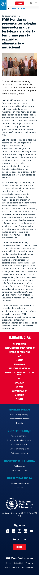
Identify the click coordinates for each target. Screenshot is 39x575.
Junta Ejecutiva (28, 567)
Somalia (19, 382)
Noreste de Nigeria (19, 368)
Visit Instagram (19, 531)
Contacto (29, 563)
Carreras (19, 487)
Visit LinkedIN (25, 531)
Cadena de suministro (19, 453)
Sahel (20, 378)
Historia (19, 423)
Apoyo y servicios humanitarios (19, 440)
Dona (20, 3)
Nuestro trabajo (19, 431)
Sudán (19, 386)
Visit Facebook (13, 531)
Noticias (21, 9)
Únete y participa (19, 478)
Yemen (19, 399)
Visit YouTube (31, 531)
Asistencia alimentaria (19, 444)
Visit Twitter (7, 531)
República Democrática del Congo (19, 373)
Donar (8, 563)
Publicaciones (19, 466)
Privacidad (18, 563)
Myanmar (19, 364)
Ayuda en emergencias (19, 449)
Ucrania (19, 395)
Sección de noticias (19, 470)
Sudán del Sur (19, 391)
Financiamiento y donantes (19, 419)
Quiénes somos (19, 409)
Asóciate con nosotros (20, 483)
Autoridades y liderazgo (19, 414)
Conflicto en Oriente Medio (19, 348)
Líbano (19, 360)
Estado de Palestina (19, 352)
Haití (19, 356)
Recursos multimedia (19, 461)
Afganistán (19, 344)
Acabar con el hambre (19, 436)
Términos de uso (12, 567)
